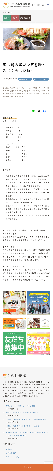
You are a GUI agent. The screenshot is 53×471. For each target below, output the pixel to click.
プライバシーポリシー (14, 457)
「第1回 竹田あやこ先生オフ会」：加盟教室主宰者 (26, 419)
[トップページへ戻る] (16, 5)
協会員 (15, 18)
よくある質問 (11, 453)
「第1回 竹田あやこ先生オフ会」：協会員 (22, 426)
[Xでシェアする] (39, 111)
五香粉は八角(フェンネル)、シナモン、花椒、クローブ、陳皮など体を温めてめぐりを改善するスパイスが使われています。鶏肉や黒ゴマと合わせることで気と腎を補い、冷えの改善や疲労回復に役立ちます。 (26, 92)
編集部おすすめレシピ (25, 79)
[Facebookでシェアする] (44, 111)
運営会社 (9, 449)
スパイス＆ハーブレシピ (41, 79)
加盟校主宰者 (25, 18)
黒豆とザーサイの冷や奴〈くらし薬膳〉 (21, 406)
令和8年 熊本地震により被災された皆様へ (22, 412)
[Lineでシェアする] (33, 111)
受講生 (6, 18)
